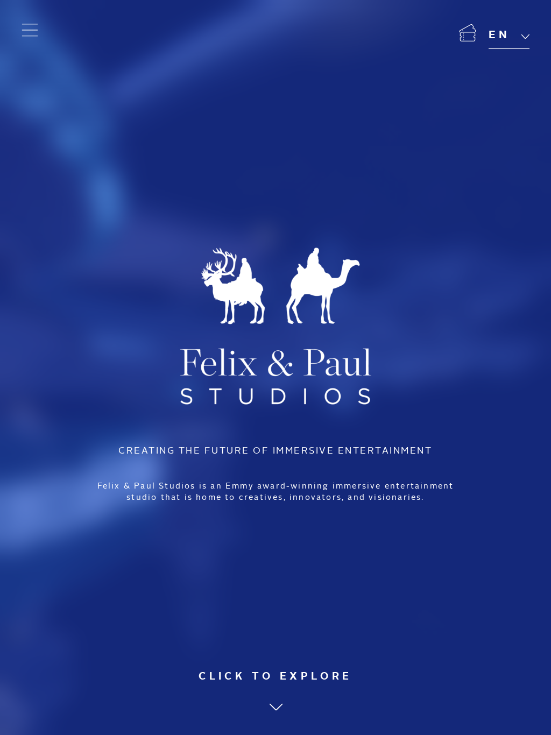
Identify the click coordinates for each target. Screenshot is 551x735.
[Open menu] (30, 30)
